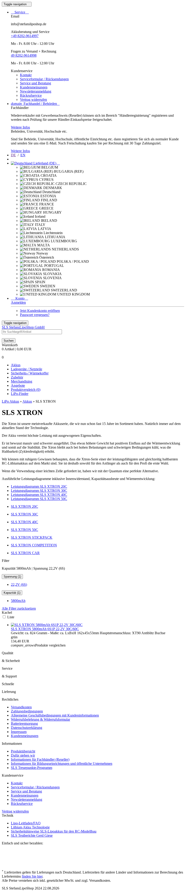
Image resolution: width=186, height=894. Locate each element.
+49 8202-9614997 (25, 36)
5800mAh (18, 601)
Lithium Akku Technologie (30, 827)
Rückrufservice (31, 95)
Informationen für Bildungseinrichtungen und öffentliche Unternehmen (61, 763)
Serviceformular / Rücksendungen (44, 79)
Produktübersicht (23, 751)
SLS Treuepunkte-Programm (31, 768)
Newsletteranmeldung (35, 91)
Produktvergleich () (25, 389)
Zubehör (17, 377)
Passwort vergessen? (34, 315)
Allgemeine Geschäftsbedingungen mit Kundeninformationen (55, 715)
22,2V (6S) (19, 584)
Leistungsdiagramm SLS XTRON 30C (39, 490)
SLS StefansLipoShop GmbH (23, 327)
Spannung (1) (12, 576)
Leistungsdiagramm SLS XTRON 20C (39, 486)
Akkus (15, 365)
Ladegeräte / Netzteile (26, 369)
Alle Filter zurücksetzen (19, 608)
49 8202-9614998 (24, 55)
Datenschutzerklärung (26, 728)
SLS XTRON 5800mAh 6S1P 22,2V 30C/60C (45, 629)
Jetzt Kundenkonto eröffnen (40, 311)
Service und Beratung (35, 83)
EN (22, 155)
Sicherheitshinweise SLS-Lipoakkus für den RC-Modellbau (53, 831)
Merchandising (21, 381)
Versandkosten (21, 707)
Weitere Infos (20, 127)
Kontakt (26, 75)
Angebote (18, 385)
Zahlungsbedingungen (27, 711)
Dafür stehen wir (23, 755)
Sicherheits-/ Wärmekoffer (30, 373)
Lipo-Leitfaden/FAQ (26, 823)
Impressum (19, 732)
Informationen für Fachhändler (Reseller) (40, 759)
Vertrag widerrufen (33, 99)
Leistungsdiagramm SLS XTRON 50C (39, 499)
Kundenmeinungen (33, 87)
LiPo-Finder (19, 394)
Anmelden (18, 302)
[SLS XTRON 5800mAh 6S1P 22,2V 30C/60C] (47, 625)
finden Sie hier (32, 876)
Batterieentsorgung (24, 723)
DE (13, 155)
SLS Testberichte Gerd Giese (32, 835)
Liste (10, 617)
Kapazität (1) (12, 592)
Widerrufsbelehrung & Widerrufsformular (40, 719)
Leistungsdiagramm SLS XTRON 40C (39, 495)
